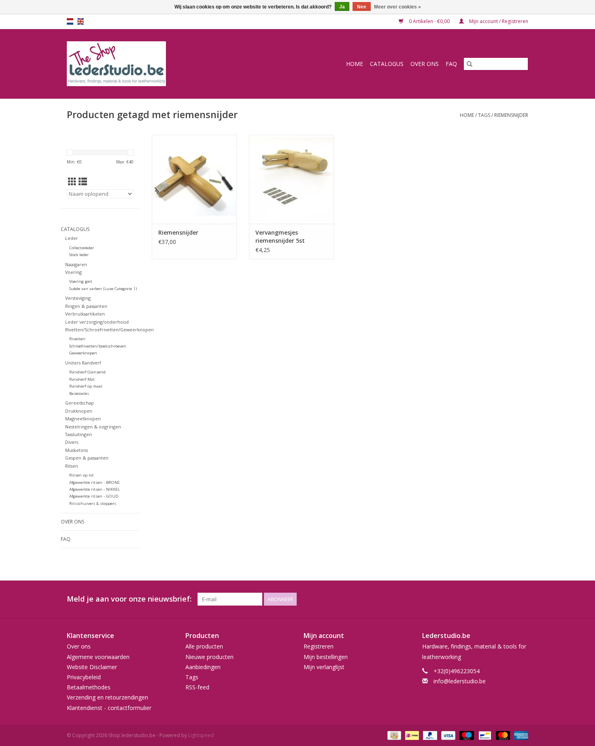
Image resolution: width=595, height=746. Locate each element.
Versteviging (78, 298)
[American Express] (519, 734)
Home (354, 64)
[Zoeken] (469, 63)
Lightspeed (201, 735)
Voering (73, 272)
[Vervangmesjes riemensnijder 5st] (291, 179)
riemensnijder (511, 115)
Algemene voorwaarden (98, 657)
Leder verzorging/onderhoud (97, 322)
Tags (484, 115)
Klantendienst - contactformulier (109, 708)
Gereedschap (79, 403)
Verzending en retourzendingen (107, 697)
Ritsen (71, 466)
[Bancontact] (484, 734)
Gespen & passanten (86, 458)
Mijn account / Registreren (498, 21)
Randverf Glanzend (87, 372)
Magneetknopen (83, 418)
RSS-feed (197, 687)
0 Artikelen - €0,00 (429, 21)
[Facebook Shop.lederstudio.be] (507, 599)
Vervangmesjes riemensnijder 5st (280, 236)
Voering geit (80, 281)
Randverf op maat (85, 386)
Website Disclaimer (92, 667)
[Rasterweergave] (72, 181)
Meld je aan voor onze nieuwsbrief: (129, 599)
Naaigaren (76, 264)
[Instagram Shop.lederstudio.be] (521, 599)
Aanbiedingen (203, 667)
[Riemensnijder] (194, 179)
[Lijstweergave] (83, 181)
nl (70, 21)
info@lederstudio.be (460, 681)
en (80, 21)
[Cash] (393, 734)
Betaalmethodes (88, 687)
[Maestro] (466, 734)
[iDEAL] (411, 734)
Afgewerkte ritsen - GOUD (94, 496)
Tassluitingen (78, 434)
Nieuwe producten (209, 657)
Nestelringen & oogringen (93, 427)
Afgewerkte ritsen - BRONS (94, 482)
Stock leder (79, 254)
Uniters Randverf (83, 363)
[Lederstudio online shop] (147, 63)
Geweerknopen (83, 353)
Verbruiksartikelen (85, 314)
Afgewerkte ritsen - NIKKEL (94, 489)
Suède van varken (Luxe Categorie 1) (103, 288)
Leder (71, 238)
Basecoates (79, 393)
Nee (361, 7)
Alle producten (204, 646)
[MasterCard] (502, 734)
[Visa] (447, 734)
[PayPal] (429, 734)
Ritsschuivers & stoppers (92, 503)
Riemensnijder (178, 232)
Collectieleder (81, 247)
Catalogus (387, 64)
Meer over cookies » (397, 7)
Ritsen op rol (81, 475)
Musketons (76, 450)
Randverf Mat (82, 379)
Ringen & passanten (86, 306)
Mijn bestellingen (326, 657)
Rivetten (77, 338)
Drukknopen (78, 411)
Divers (71, 442)
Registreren (319, 646)
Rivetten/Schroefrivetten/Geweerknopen (109, 329)
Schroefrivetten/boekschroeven (97, 346)
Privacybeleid (84, 677)
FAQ (451, 64)
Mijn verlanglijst (324, 667)
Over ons (424, 64)
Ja (342, 7)
